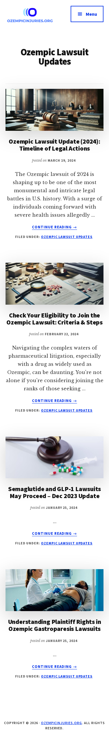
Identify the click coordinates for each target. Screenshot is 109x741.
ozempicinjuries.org (61, 723)
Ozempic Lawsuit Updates (66, 236)
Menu (91, 14)
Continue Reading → (54, 227)
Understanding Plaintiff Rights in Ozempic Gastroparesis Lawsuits (54, 625)
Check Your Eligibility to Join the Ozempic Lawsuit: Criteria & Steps (54, 318)
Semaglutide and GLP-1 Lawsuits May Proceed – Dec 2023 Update (54, 492)
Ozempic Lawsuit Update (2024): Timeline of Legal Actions (54, 144)
